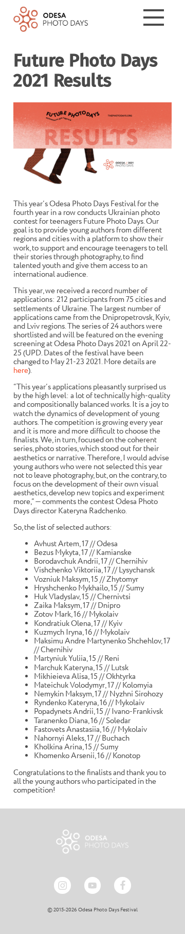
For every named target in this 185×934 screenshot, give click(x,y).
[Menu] (154, 19)
